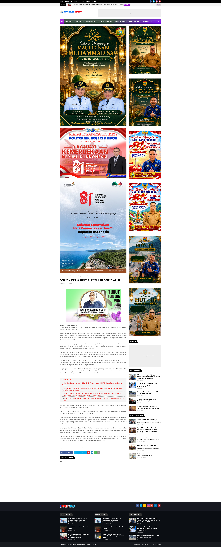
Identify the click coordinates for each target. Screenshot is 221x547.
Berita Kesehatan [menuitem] (120, 21)
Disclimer (76, 1)
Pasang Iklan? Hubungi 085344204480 (129, 13)
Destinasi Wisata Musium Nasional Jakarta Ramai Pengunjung (147, 454)
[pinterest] (160, 1)
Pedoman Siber (68, 1)
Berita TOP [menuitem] (79, 21)
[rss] (144, 505)
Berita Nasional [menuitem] (134, 21)
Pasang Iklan (137, 544)
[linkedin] (155, 505)
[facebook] (151, 1)
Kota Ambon (76, 448)
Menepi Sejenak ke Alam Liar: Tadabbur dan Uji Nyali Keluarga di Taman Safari (148, 438)
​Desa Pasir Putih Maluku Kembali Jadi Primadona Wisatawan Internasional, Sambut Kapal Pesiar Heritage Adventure (149, 421)
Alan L (94, 544)
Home (61, 1)
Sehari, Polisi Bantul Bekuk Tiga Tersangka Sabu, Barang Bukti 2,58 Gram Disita (114, 535)
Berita (65, 448)
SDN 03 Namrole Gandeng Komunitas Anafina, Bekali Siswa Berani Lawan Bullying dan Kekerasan (78, 535)
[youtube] (151, 505)
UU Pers (82, 1)
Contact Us (152, 544)
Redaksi (94, 1)
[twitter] (154, 1)
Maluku (81, 448)
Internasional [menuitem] (147, 21)
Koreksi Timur (72, 544)
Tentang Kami (145, 544)
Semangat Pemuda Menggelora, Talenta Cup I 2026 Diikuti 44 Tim (148, 392)
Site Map (88, 1)
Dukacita (70, 448)
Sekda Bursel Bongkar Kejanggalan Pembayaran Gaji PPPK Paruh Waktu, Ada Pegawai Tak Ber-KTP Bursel (99, 4)
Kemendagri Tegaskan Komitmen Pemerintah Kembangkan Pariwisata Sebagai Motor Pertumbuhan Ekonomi (148, 447)
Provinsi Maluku (67, 276)
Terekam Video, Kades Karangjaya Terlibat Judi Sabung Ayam (146, 400)
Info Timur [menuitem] (68, 21)
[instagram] (157, 1)
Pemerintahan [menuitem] (90, 21)
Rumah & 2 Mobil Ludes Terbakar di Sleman (78, 527)
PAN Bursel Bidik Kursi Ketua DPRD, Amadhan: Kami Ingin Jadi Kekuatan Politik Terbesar (147, 384)
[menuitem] (62, 21)
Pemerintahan (88, 448)
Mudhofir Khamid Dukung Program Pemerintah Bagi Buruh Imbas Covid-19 (148, 407)
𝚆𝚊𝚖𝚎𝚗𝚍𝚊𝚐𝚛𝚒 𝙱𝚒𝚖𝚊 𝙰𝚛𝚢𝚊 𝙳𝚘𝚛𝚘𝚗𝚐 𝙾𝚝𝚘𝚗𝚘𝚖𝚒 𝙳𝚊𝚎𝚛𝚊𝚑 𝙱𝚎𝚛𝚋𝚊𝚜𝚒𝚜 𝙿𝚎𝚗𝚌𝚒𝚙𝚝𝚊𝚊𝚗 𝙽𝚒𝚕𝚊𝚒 (77, 520)
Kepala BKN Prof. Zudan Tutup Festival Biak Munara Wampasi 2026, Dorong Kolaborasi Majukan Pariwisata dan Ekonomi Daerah (148, 430)
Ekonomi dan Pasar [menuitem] (105, 21)
